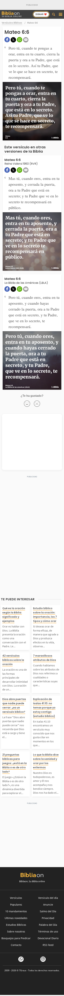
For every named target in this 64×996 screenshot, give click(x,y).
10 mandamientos (16, 911)
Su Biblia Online (12, 16)
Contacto (16, 945)
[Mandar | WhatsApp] (19, 39)
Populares (16, 904)
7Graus (22, 970)
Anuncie (48, 904)
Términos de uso (48, 931)
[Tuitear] (13, 39)
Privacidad (48, 918)
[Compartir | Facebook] (7, 39)
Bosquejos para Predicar (16, 938)
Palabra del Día (48, 924)
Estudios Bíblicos (16, 924)
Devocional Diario (48, 938)
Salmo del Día (48, 911)
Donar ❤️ (41, 14)
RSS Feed (48, 945)
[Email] (25, 39)
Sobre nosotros (16, 931)
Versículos (16, 898)
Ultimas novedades (16, 918)
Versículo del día (48, 898)
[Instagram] (43, 959)
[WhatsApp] (21, 959)
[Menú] (60, 14)
